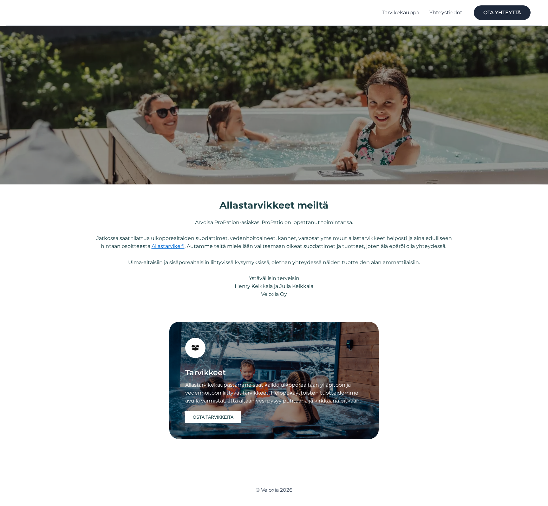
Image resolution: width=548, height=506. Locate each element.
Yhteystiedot (445, 13)
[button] (502, 12)
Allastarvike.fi (168, 246)
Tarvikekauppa (400, 13)
